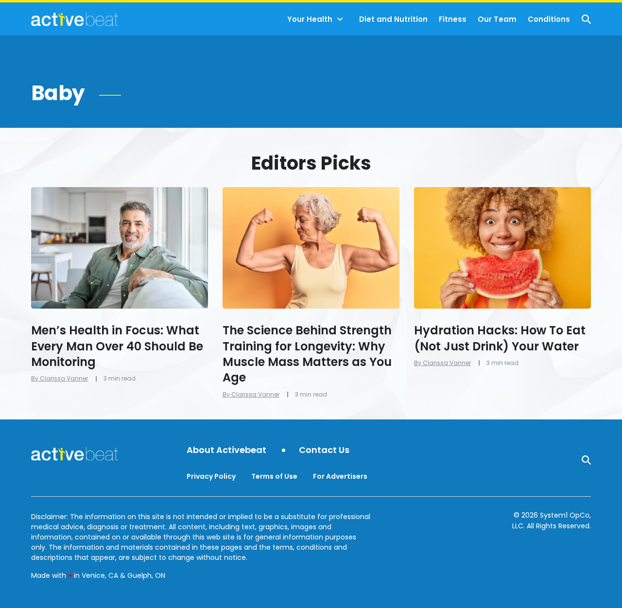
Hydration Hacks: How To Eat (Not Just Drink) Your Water (500, 338)
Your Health (309, 19)
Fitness (452, 19)
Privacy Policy (211, 476)
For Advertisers (340, 476)
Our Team (497, 19)
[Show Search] (586, 19)
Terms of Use (274, 476)
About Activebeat (226, 450)
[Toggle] (340, 19)
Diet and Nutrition (393, 19)
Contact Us (324, 450)
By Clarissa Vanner (59, 378)
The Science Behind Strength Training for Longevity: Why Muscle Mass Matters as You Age (307, 353)
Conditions (549, 19)
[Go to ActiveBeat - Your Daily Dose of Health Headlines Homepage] (74, 19)
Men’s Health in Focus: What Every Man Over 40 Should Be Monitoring (117, 346)
